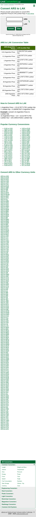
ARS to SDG (5, 385)
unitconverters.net (22, 514)
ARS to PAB (5, 361)
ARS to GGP (5, 269)
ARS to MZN (5, 347)
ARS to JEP (4, 299)
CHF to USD (8, 138)
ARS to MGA (5, 331)
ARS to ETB (5, 262)
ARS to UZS (5, 429)
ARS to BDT (5, 213)
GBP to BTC (8, 158)
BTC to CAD (26, 153)
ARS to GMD (5, 274)
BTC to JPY (25, 162)
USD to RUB (26, 145)
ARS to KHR (5, 307)
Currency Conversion (9, 4)
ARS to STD (5, 400)
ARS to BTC (5, 228)
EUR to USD (8, 128)
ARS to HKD (5, 281)
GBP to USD (8, 130)
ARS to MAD (5, 327)
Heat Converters (7, 491)
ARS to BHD (5, 216)
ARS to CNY (5, 184)
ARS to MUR (5, 341)
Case (18, 485)
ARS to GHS (5, 271)
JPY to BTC (8, 162)
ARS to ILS (4, 291)
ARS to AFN (5, 198)
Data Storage (5, 483)
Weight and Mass (22, 467)
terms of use (12, 512)
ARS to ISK (4, 297)
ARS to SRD (5, 397)
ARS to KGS (5, 306)
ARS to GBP (5, 188)
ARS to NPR (5, 356)
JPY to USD (8, 143)
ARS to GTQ (5, 277)
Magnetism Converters (9, 501)
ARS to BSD (5, 226)
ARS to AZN (5, 208)
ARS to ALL (4, 199)
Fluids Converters (7, 493)
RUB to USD (8, 145)
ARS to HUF (5, 287)
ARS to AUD (5, 179)
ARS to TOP (5, 415)
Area (3, 472)
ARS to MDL (5, 329)
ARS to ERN (5, 261)
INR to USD (8, 142)
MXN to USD (8, 132)
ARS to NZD (5, 357)
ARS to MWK (5, 344)
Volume (4, 469)
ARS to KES (5, 304)
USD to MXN (26, 132)
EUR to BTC (8, 157)
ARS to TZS (4, 422)
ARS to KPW (5, 311)
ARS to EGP (5, 259)
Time (18, 476)
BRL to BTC (8, 152)
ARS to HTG (5, 286)
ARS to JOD (5, 302)
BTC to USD (8, 148)
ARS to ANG (5, 203)
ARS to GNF (5, 276)
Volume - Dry (20, 483)
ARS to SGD (5, 389)
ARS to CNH (5, 241)
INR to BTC (8, 160)
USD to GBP (26, 130)
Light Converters (7, 496)
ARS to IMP (4, 292)
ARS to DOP (5, 256)
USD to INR (25, 142)
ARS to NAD (5, 349)
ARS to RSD (5, 376)
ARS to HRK (5, 284)
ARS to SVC (5, 404)
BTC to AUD (26, 150)
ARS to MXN (5, 193)
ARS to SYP (5, 405)
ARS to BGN (5, 214)
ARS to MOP (5, 337)
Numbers (19, 481)
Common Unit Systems (9, 507)
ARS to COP (5, 242)
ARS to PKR (5, 367)
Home (2, 4)
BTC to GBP (26, 158)
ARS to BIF (4, 218)
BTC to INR (25, 160)
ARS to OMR (5, 359)
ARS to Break (5, 194)
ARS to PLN (5, 369)
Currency (4, 485)
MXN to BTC (8, 163)
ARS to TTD (5, 419)
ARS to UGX (5, 425)
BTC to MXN (26, 163)
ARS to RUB (5, 377)
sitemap (29, 512)
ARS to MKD (5, 332)
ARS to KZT (4, 317)
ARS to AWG (5, 206)
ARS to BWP (5, 231)
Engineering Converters (9, 488)
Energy (4, 474)
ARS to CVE (5, 249)
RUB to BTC (8, 165)
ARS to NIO (4, 352)
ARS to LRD (5, 322)
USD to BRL (26, 135)
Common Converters (8, 465)
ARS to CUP (5, 247)
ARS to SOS (5, 395)
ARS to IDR (4, 289)
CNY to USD (8, 140)
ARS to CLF (4, 238)
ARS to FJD (4, 264)
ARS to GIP (4, 272)
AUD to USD (8, 133)
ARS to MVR (5, 342)
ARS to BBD (5, 211)
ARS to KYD (5, 316)
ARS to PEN (5, 362)
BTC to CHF (26, 155)
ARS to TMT (5, 412)
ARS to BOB (5, 223)
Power (19, 474)
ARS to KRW (5, 312)
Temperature (20, 469)
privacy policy (21, 512)
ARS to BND (5, 221)
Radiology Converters (9, 504)
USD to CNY (26, 140)
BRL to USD (8, 135)
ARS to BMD (5, 219)
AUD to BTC (8, 150)
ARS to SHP (5, 390)
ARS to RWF (5, 379)
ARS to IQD (4, 294)
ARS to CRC (5, 244)
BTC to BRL (26, 152)
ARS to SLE (4, 392)
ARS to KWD (5, 314)
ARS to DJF (4, 252)
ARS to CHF (5, 183)
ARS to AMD (5, 201)
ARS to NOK (5, 354)
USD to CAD (26, 137)
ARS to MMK (5, 334)
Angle (18, 478)
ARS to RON (5, 374)
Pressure (19, 472)
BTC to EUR (26, 157)
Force (3, 476)
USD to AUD (26, 133)
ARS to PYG (5, 371)
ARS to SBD (5, 382)
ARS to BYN (5, 233)
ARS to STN (5, 402)
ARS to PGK (5, 364)
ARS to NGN (5, 351)
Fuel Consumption (7, 481)
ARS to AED (5, 196)
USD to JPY (26, 143)
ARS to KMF (5, 309)
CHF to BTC (8, 155)
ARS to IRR (4, 296)
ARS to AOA (5, 204)
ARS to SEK (5, 387)
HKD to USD (8, 147)
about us (4, 512)
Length (4, 467)
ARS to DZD (5, 257)
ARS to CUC (5, 246)
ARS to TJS (4, 410)
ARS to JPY (4, 191)
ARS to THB (5, 409)
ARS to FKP (5, 266)
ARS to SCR (5, 384)
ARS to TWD (5, 420)
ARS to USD (5, 176)
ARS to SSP (5, 399)
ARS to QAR (5, 372)
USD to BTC (26, 148)
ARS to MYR (5, 346)
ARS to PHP (5, 366)
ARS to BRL (5, 224)
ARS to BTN (5, 229)
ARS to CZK (5, 251)
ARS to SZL (4, 407)
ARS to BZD (5, 234)
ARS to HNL (5, 282)
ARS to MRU (5, 339)
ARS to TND (5, 414)
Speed (3, 478)
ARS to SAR (5, 380)
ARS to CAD (5, 181)
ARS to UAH (5, 424)
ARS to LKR (5, 321)
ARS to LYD (4, 326)
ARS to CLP (5, 239)
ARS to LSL (4, 324)
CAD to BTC (8, 153)
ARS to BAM (5, 209)
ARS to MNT (5, 336)
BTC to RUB (26, 165)
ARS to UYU (5, 427)
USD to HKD (26, 147)
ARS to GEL (5, 267)
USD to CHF (26, 138)
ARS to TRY (5, 417)
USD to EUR (26, 128)
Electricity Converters (9, 499)
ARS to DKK (5, 254)
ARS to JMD (5, 301)
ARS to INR (4, 189)
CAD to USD (8, 137)
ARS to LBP (4, 319)
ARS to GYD (5, 279)
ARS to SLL (4, 394)
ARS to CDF (5, 236)
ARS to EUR (5, 178)
